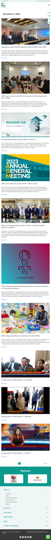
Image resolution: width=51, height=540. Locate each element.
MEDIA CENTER (8, 517)
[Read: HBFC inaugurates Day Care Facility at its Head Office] (25, 318)
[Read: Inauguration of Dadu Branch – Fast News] (25, 363)
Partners (8, 504)
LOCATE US (7, 508)
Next (45, 463)
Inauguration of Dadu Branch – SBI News (16, 416)
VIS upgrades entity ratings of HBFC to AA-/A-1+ (19, 139)
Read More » (4, 58)
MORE (5, 521)
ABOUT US (7, 489)
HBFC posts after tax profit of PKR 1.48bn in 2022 (19, 184)
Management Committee (11, 502)
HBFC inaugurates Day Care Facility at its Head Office (20, 336)
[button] (49, 5)
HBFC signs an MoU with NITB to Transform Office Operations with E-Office (24, 97)
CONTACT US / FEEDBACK (11, 525)
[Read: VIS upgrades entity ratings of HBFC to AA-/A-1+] (25, 124)
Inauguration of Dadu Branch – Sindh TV (16, 453)
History (7, 495)
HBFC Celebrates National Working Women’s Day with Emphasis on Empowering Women (24, 287)
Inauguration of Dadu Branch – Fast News (16, 380)
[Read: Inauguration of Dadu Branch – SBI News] (25, 400)
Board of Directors (10, 500)
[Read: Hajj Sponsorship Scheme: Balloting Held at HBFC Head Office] (25, 31)
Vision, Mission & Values (11, 497)
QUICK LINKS (7, 512)
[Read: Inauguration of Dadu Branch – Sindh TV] (25, 437)
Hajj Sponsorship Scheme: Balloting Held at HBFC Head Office (23, 47)
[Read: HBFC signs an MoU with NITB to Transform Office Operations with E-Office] (25, 77)
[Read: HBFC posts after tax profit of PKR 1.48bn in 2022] (25, 167)
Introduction (8, 493)
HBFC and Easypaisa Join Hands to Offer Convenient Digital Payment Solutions (23, 226)
